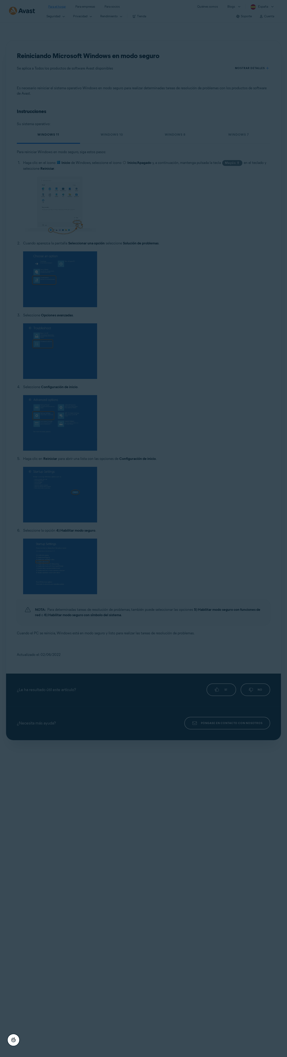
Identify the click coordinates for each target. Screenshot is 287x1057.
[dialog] (143, 528)
